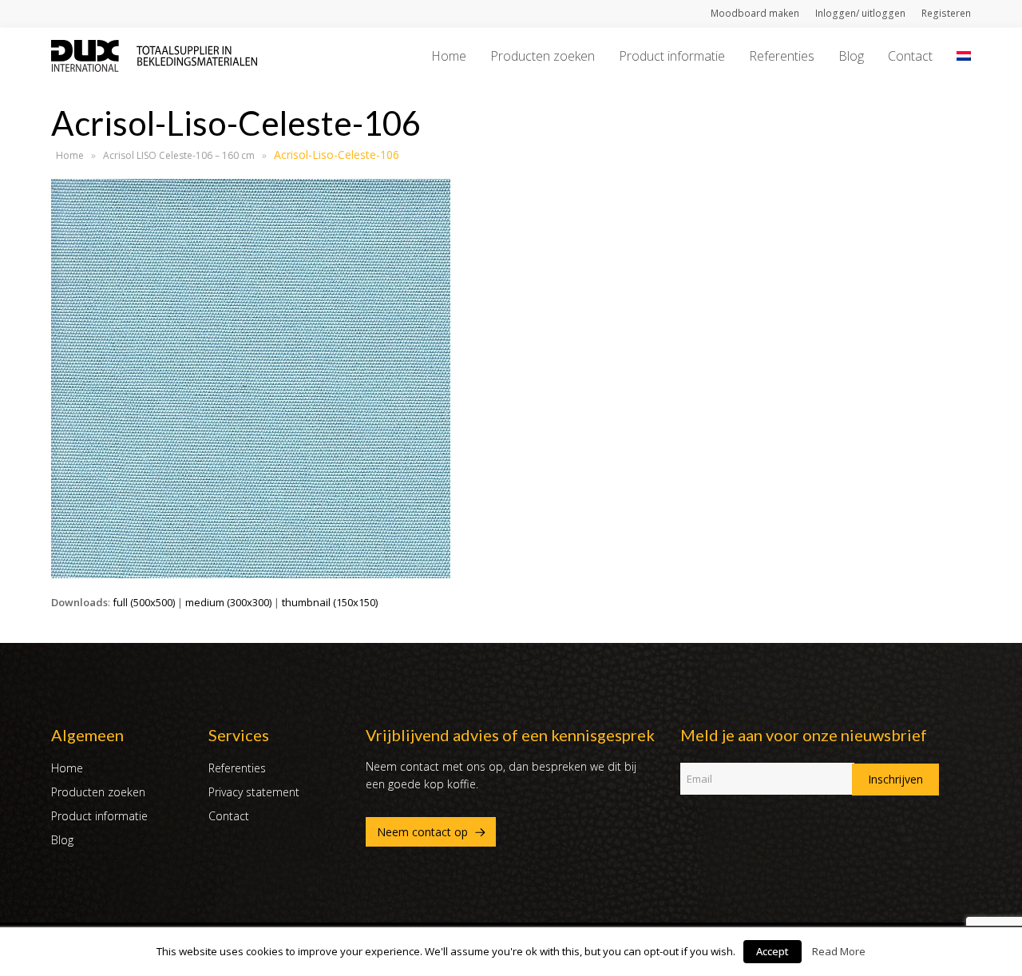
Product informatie (99, 815)
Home (70, 155)
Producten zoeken (98, 791)
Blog (62, 839)
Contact (228, 815)
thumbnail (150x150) (330, 602)
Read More (839, 951)
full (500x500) (144, 602)
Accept (772, 951)
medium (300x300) (228, 602)
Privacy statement (253, 791)
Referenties (237, 768)
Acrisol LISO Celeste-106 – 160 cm (179, 155)
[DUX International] (154, 54)
